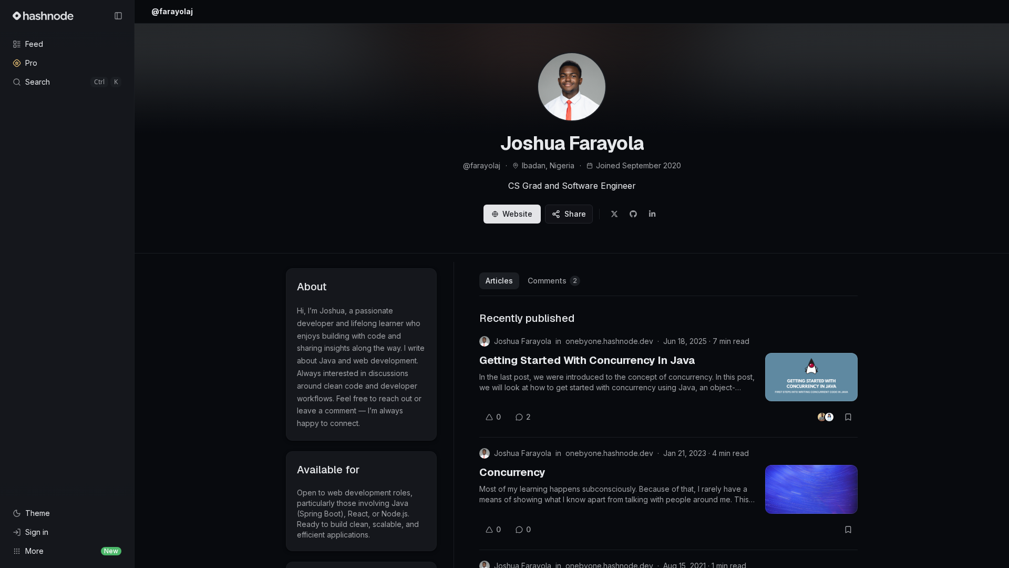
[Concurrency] (811, 489)
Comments (552, 280)
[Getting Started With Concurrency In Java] (811, 377)
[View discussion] (826, 417)
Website (517, 213)
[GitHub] (633, 214)
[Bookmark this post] (848, 417)
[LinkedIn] (652, 214)
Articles (499, 280)
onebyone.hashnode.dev (609, 341)
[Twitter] (614, 214)
